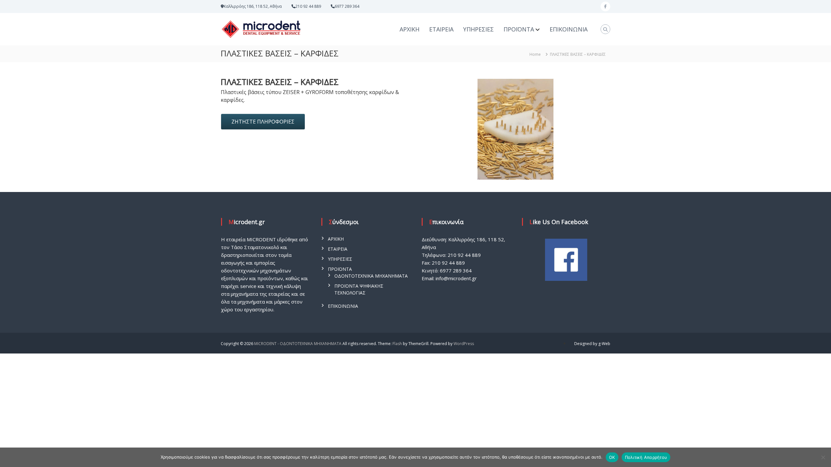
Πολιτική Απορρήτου (646, 457)
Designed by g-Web (592, 343)
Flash (397, 343)
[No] (823, 457)
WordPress (463, 343)
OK (612, 457)
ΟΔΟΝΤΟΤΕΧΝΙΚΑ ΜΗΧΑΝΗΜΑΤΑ (371, 276)
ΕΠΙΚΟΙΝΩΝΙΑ (569, 29)
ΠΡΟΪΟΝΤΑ (518, 29)
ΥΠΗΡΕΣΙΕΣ (478, 29)
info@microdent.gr (456, 278)
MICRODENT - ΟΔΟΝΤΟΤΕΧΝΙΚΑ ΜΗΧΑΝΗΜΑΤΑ (297, 343)
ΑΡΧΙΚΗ (409, 29)
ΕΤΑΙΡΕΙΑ (441, 29)
